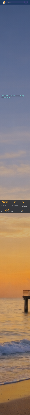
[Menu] (26, 2)
